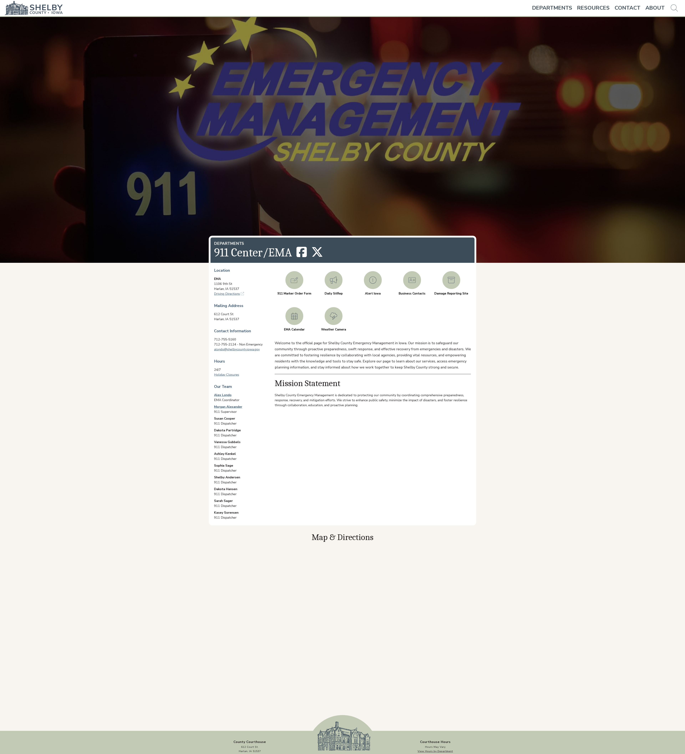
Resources (593, 8)
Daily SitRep (334, 293)
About (655, 8)
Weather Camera (333, 329)
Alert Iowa (373, 293)
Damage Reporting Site (451, 293)
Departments (552, 8)
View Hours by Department (435, 751)
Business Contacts (412, 293)
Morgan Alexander (228, 407)
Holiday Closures (226, 375)
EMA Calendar (294, 329)
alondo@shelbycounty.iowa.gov (237, 349)
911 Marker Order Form (294, 293)
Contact (627, 8)
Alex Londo (223, 395)
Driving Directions (227, 294)
